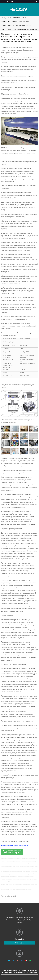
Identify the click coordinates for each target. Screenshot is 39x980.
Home (3, 18)
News (9, 18)
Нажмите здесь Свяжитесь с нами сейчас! (14, 846)
